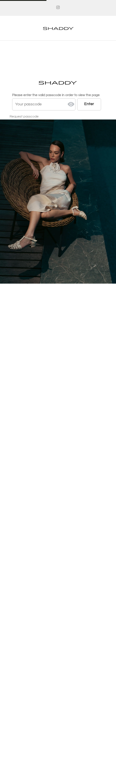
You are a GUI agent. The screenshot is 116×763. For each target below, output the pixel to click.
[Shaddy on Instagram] (58, 8)
